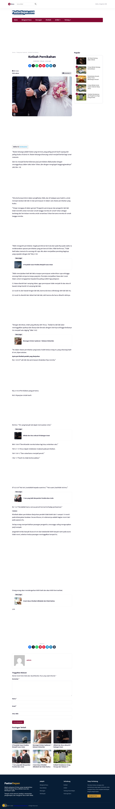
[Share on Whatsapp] (36, 65)
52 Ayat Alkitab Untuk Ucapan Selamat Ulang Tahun (94, 86)
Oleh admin (15, 73)
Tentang (67, 20)
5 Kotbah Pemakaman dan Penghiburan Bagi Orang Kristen (94, 95)
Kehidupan (42, 794)
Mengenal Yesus (27, 20)
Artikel (57, 20)
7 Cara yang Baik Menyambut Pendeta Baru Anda (38, 498)
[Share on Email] (40, 65)
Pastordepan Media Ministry (21, 806)
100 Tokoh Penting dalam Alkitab (93, 59)
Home (16, 20)
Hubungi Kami (67, 794)
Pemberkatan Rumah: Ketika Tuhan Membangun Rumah (93, 77)
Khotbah (48, 20)
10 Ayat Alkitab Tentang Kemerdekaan (94, 68)
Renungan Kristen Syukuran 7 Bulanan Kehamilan (38, 341)
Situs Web (15, 714)
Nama (14, 699)
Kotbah (66, 785)
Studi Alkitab (43, 788)
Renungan (38, 20)
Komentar (15, 679)
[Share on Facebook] (29, 65)
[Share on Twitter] (33, 65)
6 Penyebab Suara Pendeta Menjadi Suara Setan (38, 265)
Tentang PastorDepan (69, 791)
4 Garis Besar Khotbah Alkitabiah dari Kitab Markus (39, 601)
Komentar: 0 (67, 73)
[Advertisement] (57, 36)
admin (29, 660)
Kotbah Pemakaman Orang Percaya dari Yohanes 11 (61, 766)
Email (14, 706)
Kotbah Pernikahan (42, 56)
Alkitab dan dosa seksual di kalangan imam (36, 435)
